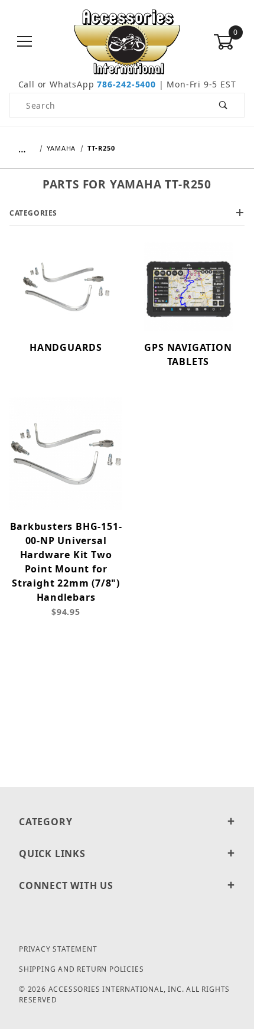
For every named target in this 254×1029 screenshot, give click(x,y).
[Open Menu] (25, 42)
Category (45, 821)
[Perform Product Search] (223, 105)
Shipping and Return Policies (81, 969)
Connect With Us (66, 885)
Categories (33, 213)
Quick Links (52, 853)
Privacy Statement (58, 949)
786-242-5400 (126, 84)
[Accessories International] (127, 41)
